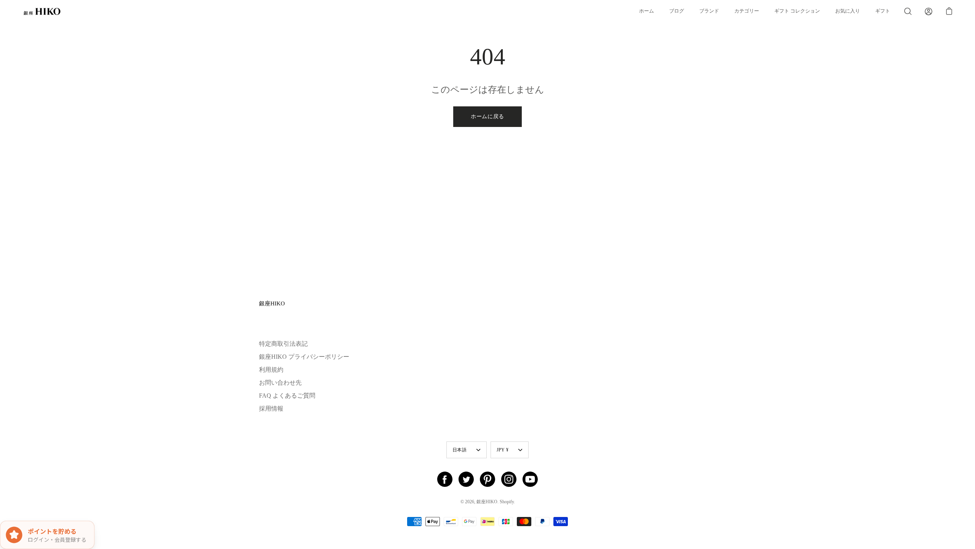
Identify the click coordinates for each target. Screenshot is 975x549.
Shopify (507, 501)
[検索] (908, 11)
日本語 (459, 450)
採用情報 (271, 408)
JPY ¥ (502, 450)
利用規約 (271, 369)
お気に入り (847, 11)
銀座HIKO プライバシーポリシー (304, 356)
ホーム (646, 11)
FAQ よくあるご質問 (287, 395)
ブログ (676, 11)
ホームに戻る (487, 116)
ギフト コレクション (797, 11)
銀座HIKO (272, 303)
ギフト (882, 11)
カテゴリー (746, 11)
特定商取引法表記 (283, 343)
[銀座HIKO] (42, 11)
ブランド (709, 11)
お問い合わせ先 (280, 382)
